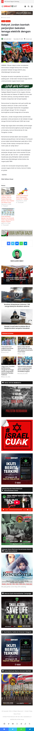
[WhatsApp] (21, 243)
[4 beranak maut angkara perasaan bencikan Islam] (8, 341)
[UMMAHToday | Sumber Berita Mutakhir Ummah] (10, 6)
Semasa (8, 21)
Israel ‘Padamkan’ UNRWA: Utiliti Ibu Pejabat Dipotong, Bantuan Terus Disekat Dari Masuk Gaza (7, 199)
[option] (17, 275)
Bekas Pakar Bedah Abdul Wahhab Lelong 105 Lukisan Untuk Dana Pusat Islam (25, 349)
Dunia (8, 17)
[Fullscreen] (30, 510)
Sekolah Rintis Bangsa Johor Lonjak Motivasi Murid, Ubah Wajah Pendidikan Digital (25, 369)
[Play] (3, 510)
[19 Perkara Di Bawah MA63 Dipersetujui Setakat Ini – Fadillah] (22, 191)
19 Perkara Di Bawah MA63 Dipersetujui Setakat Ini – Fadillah (22, 197)
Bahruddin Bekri (7, 39)
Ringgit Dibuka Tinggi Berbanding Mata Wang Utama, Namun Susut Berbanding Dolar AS (14, 279)
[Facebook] (8, 243)
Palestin (9, 272)
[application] (17, 502)
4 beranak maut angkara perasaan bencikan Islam (7, 348)
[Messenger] (17, 243)
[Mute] (28, 510)
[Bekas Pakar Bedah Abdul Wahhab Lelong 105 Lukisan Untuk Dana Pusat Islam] (25, 341)
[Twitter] (13, 243)
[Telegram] (25, 243)
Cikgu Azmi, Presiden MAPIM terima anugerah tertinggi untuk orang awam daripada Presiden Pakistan (8, 371)
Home (4, 17)
